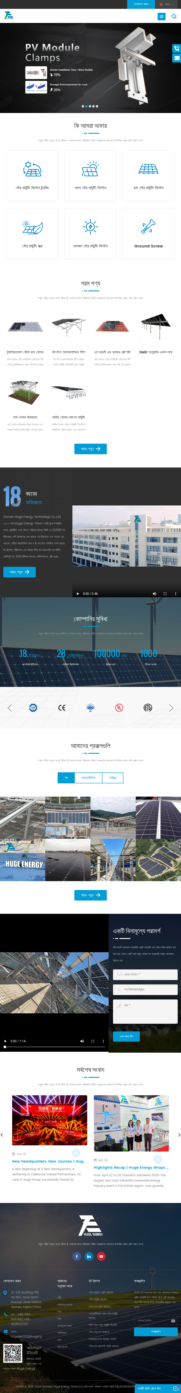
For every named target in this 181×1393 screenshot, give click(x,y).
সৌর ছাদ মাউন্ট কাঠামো (99, 1306)
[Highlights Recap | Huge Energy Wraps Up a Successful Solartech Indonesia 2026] (49, 1123)
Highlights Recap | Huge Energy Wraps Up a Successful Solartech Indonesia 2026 (49, 1167)
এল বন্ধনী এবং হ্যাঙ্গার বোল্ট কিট (112, 352)
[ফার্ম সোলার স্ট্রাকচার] (25, 392)
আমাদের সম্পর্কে (64, 1305)
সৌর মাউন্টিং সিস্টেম (98, 1299)
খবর (59, 1319)
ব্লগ (59, 1340)
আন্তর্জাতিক (88, 778)
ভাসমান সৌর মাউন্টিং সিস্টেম (90, 246)
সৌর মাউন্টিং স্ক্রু (32, 246)
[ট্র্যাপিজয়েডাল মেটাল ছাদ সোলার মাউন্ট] (25, 327)
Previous (10, 708)
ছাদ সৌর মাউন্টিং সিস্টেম (149, 188)
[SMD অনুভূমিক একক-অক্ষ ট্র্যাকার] (156, 327)
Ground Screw (148, 246)
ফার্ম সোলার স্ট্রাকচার (25, 417)
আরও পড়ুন (87, 449)
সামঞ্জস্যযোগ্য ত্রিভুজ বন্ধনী (102, 1339)
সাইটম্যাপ (62, 1333)
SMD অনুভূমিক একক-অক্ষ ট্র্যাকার (156, 352)
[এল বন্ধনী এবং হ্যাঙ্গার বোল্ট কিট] (112, 327)
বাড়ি (59, 1297)
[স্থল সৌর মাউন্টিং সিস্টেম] (90, 169)
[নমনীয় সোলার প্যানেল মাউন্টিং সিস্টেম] (68, 392)
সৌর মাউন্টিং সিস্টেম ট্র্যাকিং (32, 188)
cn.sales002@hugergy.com (30, 1337)
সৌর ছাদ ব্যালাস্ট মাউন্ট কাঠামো (104, 1346)
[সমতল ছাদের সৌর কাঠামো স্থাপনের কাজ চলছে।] (22, 860)
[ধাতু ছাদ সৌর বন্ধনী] (158, 818)
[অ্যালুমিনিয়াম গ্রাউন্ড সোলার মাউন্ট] (67, 860)
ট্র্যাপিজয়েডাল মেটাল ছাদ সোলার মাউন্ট (25, 352)
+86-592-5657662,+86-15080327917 (21, 1319)
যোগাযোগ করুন (141, 4)
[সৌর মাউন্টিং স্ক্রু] (32, 227)
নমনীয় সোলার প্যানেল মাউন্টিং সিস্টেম (68, 417)
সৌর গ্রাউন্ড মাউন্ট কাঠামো (101, 1292)
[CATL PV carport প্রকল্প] (113, 818)
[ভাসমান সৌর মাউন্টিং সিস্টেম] (90, 227)
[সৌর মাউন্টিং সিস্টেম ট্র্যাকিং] (32, 169)
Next (171, 708)
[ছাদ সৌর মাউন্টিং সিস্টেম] (149, 169)
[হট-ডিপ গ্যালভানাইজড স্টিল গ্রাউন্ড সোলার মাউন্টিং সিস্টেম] (68, 327)
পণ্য (59, 1312)
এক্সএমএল (62, 1347)
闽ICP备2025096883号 (124, 1387)
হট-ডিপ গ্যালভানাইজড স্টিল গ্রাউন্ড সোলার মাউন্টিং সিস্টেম (68, 352)
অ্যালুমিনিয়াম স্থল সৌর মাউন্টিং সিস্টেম (103, 1316)
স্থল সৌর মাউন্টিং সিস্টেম (90, 188)
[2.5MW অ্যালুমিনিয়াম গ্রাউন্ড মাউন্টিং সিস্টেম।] (158, 860)
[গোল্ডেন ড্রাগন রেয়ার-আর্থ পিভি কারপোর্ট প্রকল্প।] (67, 818)
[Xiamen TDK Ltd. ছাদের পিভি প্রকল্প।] (22, 818)
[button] (83, 106)
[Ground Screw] (149, 227)
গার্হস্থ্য (112, 778)
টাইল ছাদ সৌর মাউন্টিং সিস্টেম (103, 1325)
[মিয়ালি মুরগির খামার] (113, 860)
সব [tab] (66, 778)
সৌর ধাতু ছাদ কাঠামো (99, 1332)
